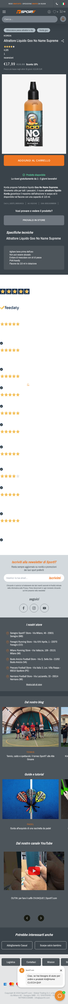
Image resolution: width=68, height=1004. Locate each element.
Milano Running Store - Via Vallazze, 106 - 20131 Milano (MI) (33, 652)
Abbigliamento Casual (17, 945)
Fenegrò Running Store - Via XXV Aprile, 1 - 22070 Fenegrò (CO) (33, 643)
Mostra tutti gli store (34, 684)
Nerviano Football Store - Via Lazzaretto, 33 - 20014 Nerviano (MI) (34, 678)
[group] (30, 736)
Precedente (5, 320)
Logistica (11, 962)
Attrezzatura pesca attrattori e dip (19, 30)
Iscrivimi (54, 578)
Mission (51, 962)
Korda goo (43, 30)
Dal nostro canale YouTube (34, 843)
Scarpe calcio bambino (50, 945)
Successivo (16, 320)
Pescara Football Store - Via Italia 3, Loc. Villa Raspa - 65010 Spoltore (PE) (35, 669)
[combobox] (30, 19)
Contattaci (31, 962)
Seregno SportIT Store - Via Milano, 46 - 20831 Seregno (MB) (32, 634)
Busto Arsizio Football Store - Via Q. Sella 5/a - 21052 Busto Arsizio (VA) (35, 661)
